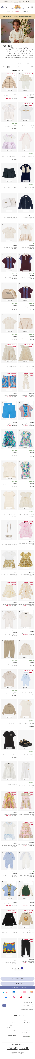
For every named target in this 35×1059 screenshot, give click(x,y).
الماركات (8, 11)
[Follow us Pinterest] (21, 998)
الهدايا (15, 1020)
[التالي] (13, 968)
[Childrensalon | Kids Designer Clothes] (17, 6)
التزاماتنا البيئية (27, 1039)
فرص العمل (14, 1022)
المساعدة (14, 1033)
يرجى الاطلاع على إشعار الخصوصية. (27, 1009)
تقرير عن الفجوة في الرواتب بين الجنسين (25, 1033)
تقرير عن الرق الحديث (12, 1035)
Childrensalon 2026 (17, 1053)
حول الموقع (28, 1027)
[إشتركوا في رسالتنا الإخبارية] (4, 1005)
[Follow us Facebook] (6, 998)
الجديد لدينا (25, 11)
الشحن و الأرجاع (27, 1020)
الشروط (14, 1030)
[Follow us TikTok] (29, 998)
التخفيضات (17, 11)
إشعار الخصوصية (13, 1025)
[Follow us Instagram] (14, 998)
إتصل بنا (28, 1025)
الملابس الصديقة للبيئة (16, 1015)
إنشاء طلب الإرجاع (27, 1022)
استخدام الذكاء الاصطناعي (11, 1027)
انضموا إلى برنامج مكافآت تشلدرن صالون (17, 987)
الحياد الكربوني (26, 1036)
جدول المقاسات (27, 1030)
